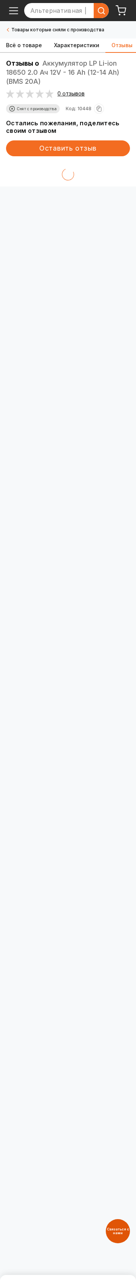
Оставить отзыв (68, 148)
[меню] (13, 10)
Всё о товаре (24, 45)
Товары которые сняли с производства (57, 29)
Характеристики (76, 45)
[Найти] (101, 10)
